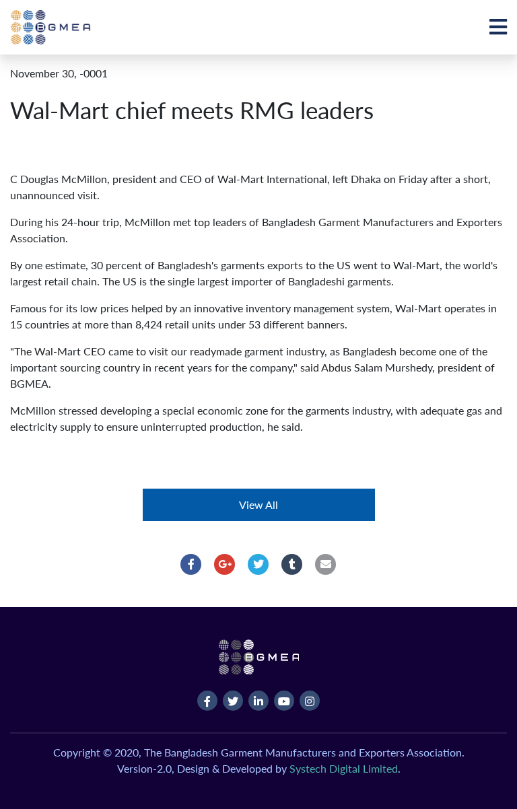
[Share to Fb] (191, 564)
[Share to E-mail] (325, 564)
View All (258, 504)
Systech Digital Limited (343, 768)
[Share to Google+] (224, 564)
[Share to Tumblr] (292, 564)
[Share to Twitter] (258, 564)
